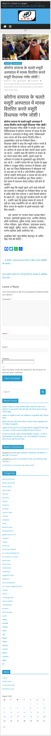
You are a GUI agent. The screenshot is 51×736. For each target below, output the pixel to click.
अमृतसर (4, 619)
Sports (4, 594)
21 (24, 716)
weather (5, 608)
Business (5, 505)
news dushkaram (8, 582)
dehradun (5, 520)
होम (3, 664)
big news (5, 497)
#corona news (9, 84)
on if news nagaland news (12, 586)
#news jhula (7, 486)
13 (18, 712)
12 (11, 712)
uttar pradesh (7, 601)
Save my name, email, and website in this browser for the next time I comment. (24, 371)
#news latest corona (30, 87)
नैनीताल (4, 642)
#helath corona (20, 84)
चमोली (4, 631)
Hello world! (29, 465)
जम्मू (3, 634)
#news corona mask (15, 87)
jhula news (6, 560)
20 (18, 716)
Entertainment (7, 531)
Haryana (5, 538)
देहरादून (4, 638)
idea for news (13, 90)
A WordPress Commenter (12, 465)
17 (44, 712)
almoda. (5, 494)
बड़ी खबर (5, 645)
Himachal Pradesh (9, 549)
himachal (5, 546)
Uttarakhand (16, 63)
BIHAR (4, 501)
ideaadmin (23, 81)
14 (24, 712)
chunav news (7, 512)
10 (44, 708)
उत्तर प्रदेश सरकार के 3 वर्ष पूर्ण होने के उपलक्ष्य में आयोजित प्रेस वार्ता (24, 276)
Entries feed (6, 681)
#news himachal (8, 483)
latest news (6, 564)
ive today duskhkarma (10, 553)
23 (38, 716)
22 (31, 716)
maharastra (6, 568)
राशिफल (4, 653)
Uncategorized (7, 597)
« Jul (3, 727)
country (5, 516)
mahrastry (6, 571)
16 (38, 712)
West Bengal (7, 612)
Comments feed (8, 685)
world (4, 616)
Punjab (5, 590)
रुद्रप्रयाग (5, 656)
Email (5, 347)
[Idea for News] (26, 10)
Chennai (5, 509)
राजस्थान (5, 649)
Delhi (4, 523)
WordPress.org (8, 689)
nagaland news (8, 575)
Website (5, 358)
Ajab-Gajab (6, 490)
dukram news (7, 527)
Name (5, 333)
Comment (7, 299)
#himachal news (8, 479)
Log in (4, 678)
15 (31, 712)
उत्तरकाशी (5, 623)
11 (4, 712)
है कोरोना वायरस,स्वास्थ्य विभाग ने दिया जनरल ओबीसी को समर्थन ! (24, 262)
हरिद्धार (4, 660)
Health (7, 63)
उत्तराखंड (5, 627)
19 (11, 716)
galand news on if (9, 534)
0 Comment (34, 81)
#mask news (30, 84)
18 (4, 716)
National (5, 579)
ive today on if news (10, 557)
